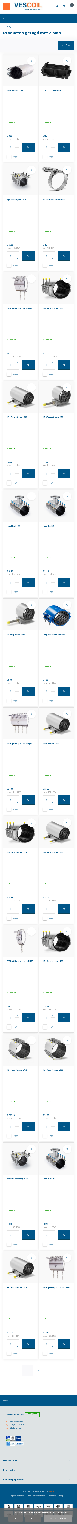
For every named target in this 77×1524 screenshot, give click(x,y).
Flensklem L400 (13, 526)
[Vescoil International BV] (28, 6)
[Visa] (38, 1507)
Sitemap (61, 1496)
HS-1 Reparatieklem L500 (53, 852)
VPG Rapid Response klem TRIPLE (56, 1287)
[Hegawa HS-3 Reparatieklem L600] (56, 1050)
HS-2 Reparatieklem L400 (53, 961)
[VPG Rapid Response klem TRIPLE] (56, 1267)
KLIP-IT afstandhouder (52, 91)
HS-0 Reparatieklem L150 (53, 417)
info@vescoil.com (15, 1428)
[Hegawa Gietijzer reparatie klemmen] (56, 614)
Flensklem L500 (49, 526)
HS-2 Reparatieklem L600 (17, 852)
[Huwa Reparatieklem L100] (20, 70)
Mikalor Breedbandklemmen (54, 200)
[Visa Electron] (48, 1507)
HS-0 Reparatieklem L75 (16, 635)
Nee (32, 1518)
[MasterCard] (28, 1507)
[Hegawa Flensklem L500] (56, 506)
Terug (9, 27)
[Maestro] (58, 1507)
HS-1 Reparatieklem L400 (17, 1287)
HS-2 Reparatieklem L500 (53, 308)
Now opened (32, 1413)
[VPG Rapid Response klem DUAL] (20, 288)
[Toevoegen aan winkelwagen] (28, 147)
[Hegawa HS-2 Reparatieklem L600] (20, 832)
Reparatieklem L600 (51, 744)
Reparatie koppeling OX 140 (18, 1179)
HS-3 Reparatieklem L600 (53, 1070)
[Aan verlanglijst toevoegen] (31, 61)
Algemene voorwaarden (17, 1496)
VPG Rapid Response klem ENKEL (20, 961)
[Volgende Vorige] (49, 1370)
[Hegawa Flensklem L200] (56, 1159)
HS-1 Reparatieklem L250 (17, 417)
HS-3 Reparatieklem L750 (17, 1070)
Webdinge (51, 1491)
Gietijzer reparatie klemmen (54, 635)
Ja (15, 1518)
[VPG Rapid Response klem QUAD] (20, 723)
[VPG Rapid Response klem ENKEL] (20, 941)
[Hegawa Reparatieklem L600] (56, 723)
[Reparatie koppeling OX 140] (20, 1159)
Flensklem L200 (49, 1179)
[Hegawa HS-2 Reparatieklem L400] (56, 941)
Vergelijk (15, 156)
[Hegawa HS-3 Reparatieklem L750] (20, 1050)
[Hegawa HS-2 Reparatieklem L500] (56, 288)
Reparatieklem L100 (15, 91)
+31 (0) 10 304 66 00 (17, 1425)
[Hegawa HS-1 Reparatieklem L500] (56, 832)
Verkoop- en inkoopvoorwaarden (36, 1496)
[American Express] (68, 1507)
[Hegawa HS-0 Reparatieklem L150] (56, 397)
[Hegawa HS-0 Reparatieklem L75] (20, 614)
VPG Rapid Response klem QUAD (20, 744)
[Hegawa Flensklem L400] (20, 506)
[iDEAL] (18, 1507)
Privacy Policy (52, 1496)
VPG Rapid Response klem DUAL (20, 308)
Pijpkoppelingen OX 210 (16, 200)
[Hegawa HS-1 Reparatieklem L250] (20, 397)
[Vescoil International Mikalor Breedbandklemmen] (56, 179)
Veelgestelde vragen (17, 1421)
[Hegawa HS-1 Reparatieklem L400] (20, 1267)
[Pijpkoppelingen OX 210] (20, 179)
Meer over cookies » (58, 1518)
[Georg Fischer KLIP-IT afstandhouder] (56, 70)
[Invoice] (8, 1507)
